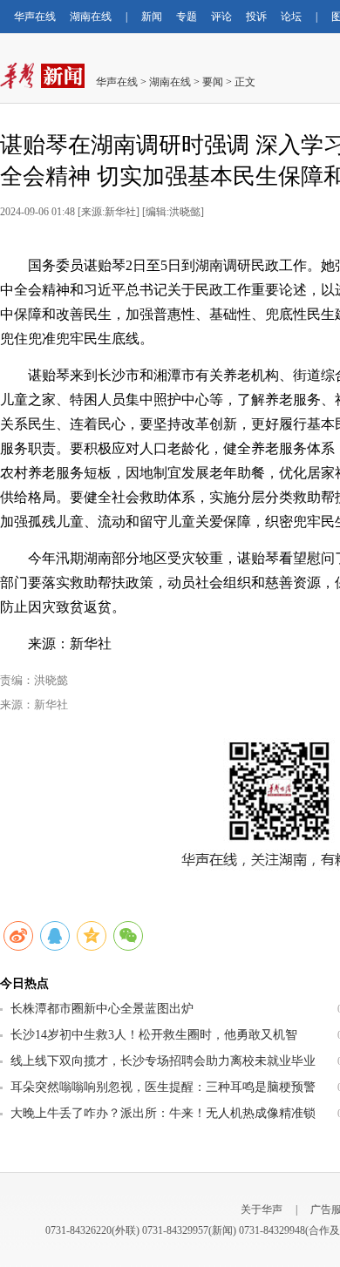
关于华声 (261, 1209)
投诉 (256, 16)
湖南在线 (91, 16)
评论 (221, 16)
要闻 (212, 82)
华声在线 (35, 16)
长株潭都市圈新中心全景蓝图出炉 (102, 1008)
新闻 (151, 16)
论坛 (291, 16)
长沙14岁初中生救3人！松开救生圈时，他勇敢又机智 (153, 1034)
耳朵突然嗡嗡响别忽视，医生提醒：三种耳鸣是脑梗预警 (163, 1087)
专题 (186, 16)
